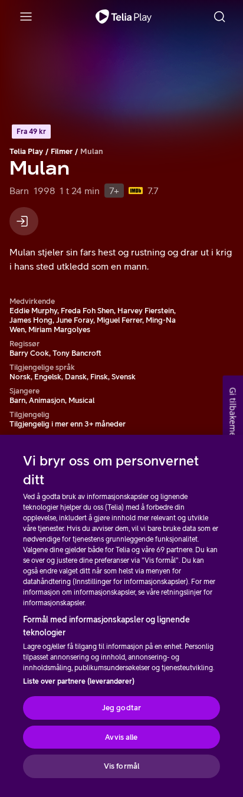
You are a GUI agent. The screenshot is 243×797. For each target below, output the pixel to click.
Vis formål (121, 766)
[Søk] (219, 16)
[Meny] (26, 16)
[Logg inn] (23, 221)
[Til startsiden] (124, 16)
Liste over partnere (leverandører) (78, 681)
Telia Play (26, 151)
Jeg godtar (121, 707)
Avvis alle (121, 737)
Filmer (62, 151)
